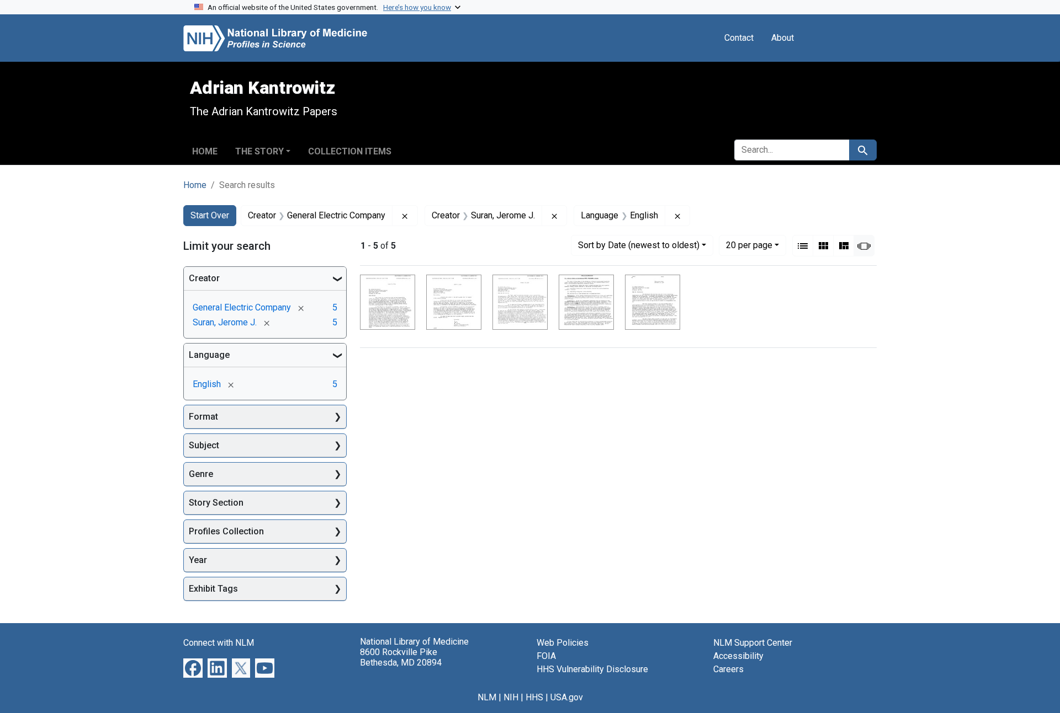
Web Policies (563, 642)
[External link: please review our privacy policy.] (193, 667)
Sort (638, 245)
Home (205, 151)
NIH (511, 697)
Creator (204, 278)
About (782, 38)
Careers (728, 669)
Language (209, 355)
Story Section (216, 502)
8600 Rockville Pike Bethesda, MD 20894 (401, 657)
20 (749, 244)
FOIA (546, 656)
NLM (487, 697)
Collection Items (349, 151)
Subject (204, 445)
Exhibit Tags (213, 588)
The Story (259, 151)
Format (203, 416)
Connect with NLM (218, 642)
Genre (201, 474)
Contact (739, 38)
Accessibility (738, 656)
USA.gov (566, 697)
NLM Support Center (752, 642)
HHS (534, 697)
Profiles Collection (226, 531)
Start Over (209, 215)
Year (198, 560)
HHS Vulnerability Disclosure (592, 669)
